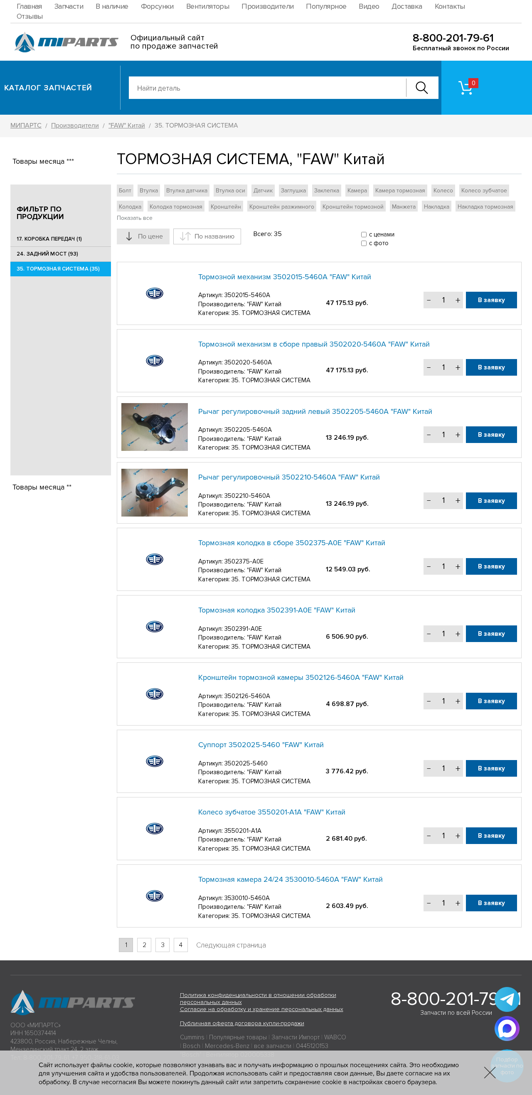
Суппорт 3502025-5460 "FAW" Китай (261, 744)
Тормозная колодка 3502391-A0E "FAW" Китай (276, 610)
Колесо (443, 190)
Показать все (135, 217)
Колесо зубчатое (484, 190)
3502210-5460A (247, 496)
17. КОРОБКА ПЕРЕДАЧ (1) (49, 239)
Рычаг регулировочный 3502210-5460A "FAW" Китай (289, 477)
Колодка (130, 206)
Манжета (404, 206)
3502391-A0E (243, 628)
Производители (267, 6)
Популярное (326, 6)
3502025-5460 (246, 763)
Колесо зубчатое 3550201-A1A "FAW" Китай (271, 812)
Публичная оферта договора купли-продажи (242, 1023)
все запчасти (272, 1046)
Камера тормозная (400, 190)
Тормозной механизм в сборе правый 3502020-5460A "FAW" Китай (314, 344)
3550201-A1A (242, 830)
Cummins (192, 1037)
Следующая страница (231, 945)
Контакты (450, 6)
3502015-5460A (247, 295)
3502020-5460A (248, 362)
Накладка (436, 206)
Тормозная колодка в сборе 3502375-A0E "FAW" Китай (291, 542)
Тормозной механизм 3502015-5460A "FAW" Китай (284, 276)
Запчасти (68, 6)
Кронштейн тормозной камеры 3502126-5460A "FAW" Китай (301, 677)
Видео (369, 6)
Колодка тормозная (176, 206)
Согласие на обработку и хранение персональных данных (261, 1009)
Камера (357, 190)
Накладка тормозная (485, 206)
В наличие (112, 6)
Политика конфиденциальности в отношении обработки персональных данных (258, 999)
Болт (125, 190)
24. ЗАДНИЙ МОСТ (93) (48, 254)
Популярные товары (238, 1037)
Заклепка (326, 190)
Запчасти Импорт (295, 1037)
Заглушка (293, 190)
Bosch (191, 1046)
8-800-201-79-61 (453, 38)
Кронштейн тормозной (353, 206)
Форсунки (157, 6)
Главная (29, 6)
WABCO (335, 1037)
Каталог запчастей (48, 87)
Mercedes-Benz (227, 1046)
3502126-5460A (247, 696)
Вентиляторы (207, 6)
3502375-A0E (244, 561)
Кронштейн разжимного (281, 206)
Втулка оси (230, 190)
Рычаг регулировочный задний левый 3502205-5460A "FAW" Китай (315, 411)
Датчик (263, 190)
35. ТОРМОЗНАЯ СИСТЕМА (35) (58, 269)
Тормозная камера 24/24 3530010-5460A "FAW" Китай (290, 879)
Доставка (407, 6)
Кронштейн (226, 206)
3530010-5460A (247, 898)
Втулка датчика (186, 190)
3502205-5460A (248, 429)
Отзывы (29, 16)
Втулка (149, 190)
